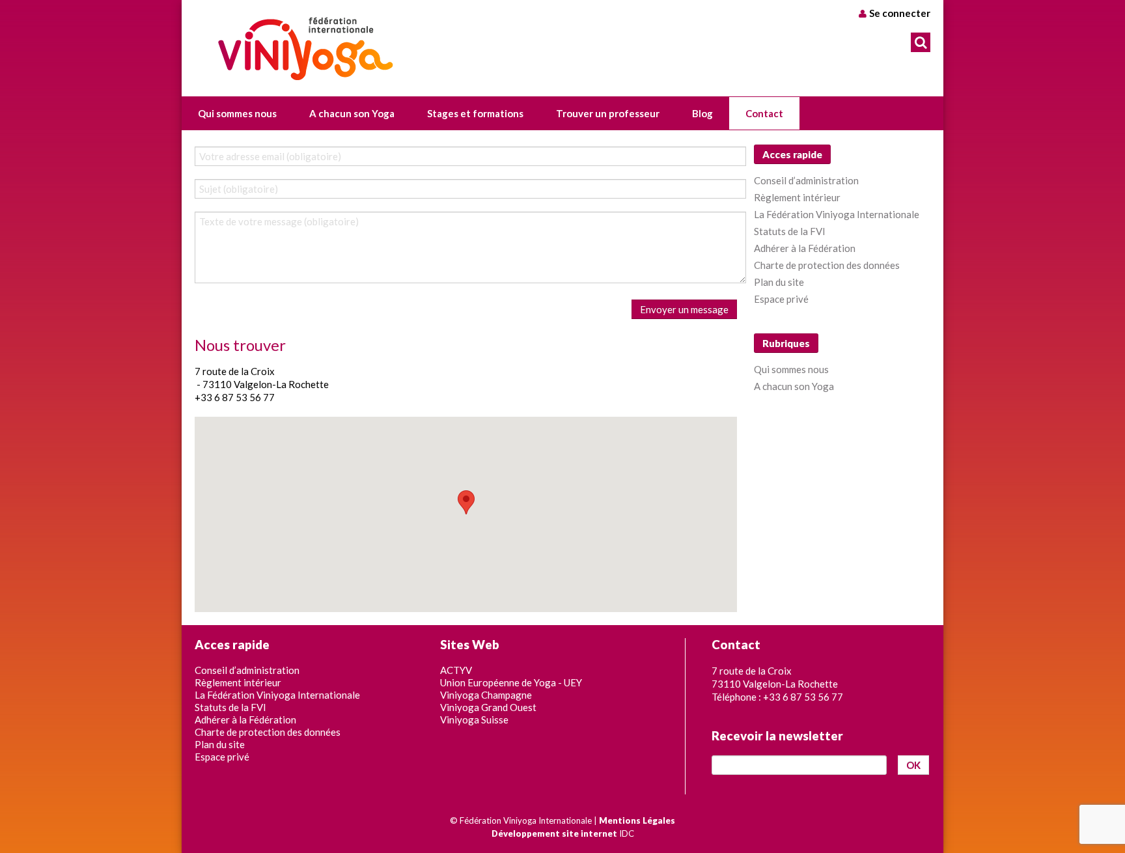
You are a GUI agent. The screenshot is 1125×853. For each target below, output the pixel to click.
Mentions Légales (637, 820)
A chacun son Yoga (794, 386)
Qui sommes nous (791, 369)
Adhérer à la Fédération (804, 248)
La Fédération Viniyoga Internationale (836, 214)
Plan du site (779, 282)
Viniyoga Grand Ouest (488, 707)
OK (913, 765)
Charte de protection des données (827, 265)
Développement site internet (554, 833)
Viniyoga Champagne (486, 695)
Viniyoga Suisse (474, 719)
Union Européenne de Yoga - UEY (511, 682)
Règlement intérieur (797, 197)
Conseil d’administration (806, 180)
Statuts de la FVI (790, 231)
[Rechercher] (920, 42)
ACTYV (456, 670)
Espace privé (781, 299)
